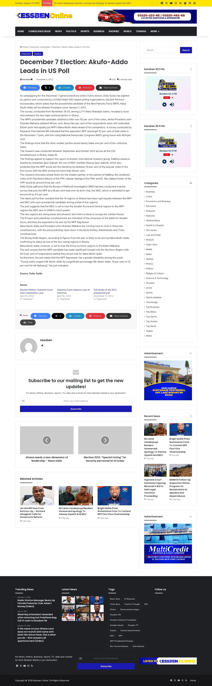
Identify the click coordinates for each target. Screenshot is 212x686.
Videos (149, 331)
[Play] (164, 104)
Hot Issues (151, 230)
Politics (71, 31)
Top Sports (151, 316)
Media (149, 249)
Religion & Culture (155, 273)
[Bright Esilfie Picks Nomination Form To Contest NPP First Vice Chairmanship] (115, 495)
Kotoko (113, 630)
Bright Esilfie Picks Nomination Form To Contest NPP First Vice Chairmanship (114, 511)
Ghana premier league (129, 609)
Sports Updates (154, 297)
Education (151, 206)
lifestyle (150, 239)
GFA (146, 604)
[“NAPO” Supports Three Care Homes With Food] (82, 617)
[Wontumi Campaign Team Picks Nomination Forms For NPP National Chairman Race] (68, 617)
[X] (21, 666)
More (154, 31)
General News (153, 220)
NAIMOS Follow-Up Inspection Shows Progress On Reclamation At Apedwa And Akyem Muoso (180, 488)
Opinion (149, 259)
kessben (26, 79)
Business (99, 31)
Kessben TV (133, 625)
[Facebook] (17, 666)
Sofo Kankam (138, 646)
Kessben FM (115, 614)
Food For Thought (132, 604)
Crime (149, 196)
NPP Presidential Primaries (121, 641)
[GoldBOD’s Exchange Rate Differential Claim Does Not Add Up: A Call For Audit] (97, 608)
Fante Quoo (115, 604)
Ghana (113, 609)
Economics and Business (158, 201)
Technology (152, 302)
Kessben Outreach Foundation (123, 620)
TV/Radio (141, 31)
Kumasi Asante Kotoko (130, 630)
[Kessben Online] (44, 16)
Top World (151, 326)
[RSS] (32, 666)
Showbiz (114, 31)
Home (20, 31)
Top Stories (151, 321)
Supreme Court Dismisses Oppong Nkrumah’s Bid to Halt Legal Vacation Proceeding (155, 488)
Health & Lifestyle (155, 225)
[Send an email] (31, 79)
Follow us (160, 589)
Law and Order (153, 235)
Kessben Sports (117, 625)
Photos (149, 263)
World (127, 31)
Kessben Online (40, 680)
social (149, 288)
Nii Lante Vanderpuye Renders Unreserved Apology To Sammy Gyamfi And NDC (92, 3)
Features (150, 215)
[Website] (42, 345)
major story (151, 244)
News (58, 31)
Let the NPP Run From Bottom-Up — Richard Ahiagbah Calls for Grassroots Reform (32, 513)
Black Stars (115, 599)
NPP (120, 636)
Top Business (152, 307)
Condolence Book (39, 31)
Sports (85, 31)
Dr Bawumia (129, 599)
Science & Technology (157, 278)
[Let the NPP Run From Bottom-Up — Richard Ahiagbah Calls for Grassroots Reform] (37, 495)
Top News (151, 312)
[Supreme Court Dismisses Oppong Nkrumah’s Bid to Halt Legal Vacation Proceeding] (155, 470)
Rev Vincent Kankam (119, 646)
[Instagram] (28, 666)
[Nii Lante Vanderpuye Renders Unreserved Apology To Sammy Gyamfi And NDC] (76, 495)
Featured (34, 47)
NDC (112, 636)
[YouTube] (24, 666)
